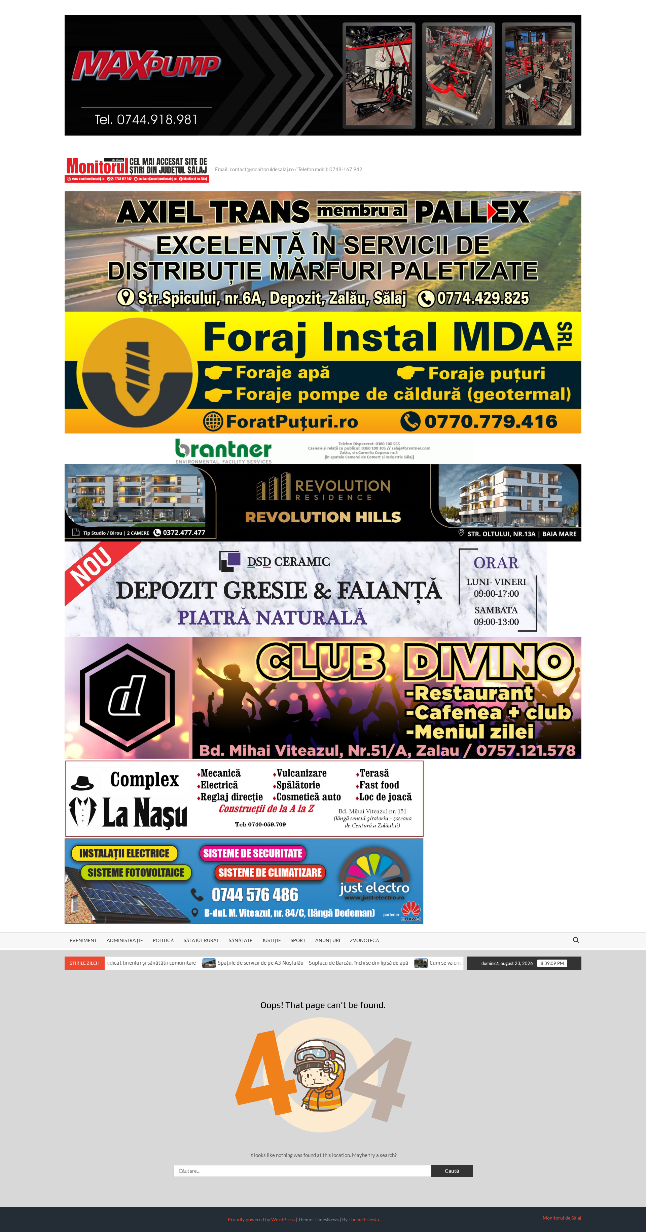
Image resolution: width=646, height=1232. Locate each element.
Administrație (125, 940)
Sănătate (240, 940)
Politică (163, 940)
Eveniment (83, 940)
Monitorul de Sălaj (562, 1218)
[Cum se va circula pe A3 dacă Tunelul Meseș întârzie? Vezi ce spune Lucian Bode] (334, 963)
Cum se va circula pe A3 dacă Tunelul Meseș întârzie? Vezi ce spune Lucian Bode (435, 963)
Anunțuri (327, 940)
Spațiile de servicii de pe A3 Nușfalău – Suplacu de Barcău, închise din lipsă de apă (226, 963)
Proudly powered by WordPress (261, 1219)
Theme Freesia (364, 1219)
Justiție (271, 940)
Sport (298, 940)
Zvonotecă (364, 940)
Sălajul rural (201, 940)
